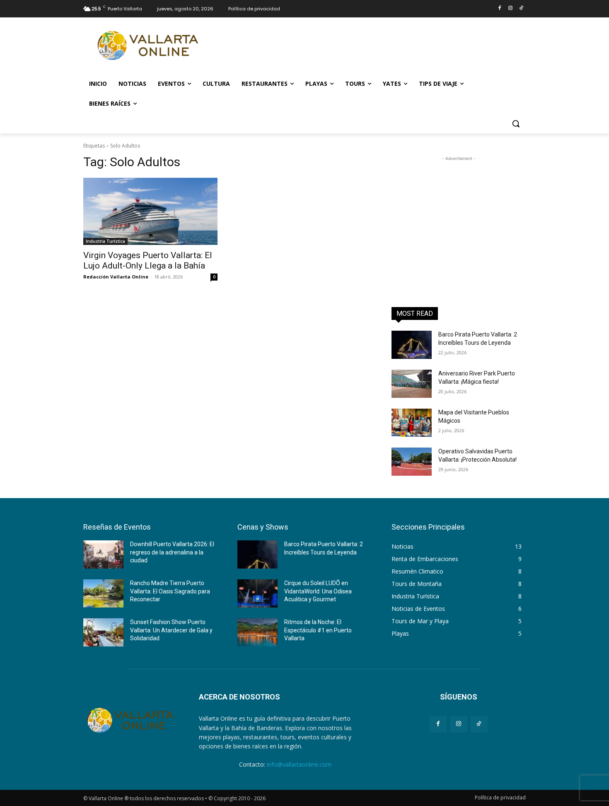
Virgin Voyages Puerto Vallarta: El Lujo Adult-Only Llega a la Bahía (147, 260)
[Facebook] (500, 8)
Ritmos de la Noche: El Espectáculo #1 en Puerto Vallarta (318, 630)
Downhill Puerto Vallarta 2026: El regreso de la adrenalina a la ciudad (172, 552)
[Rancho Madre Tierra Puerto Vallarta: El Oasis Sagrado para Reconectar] (103, 593)
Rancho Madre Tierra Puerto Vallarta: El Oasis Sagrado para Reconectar (170, 591)
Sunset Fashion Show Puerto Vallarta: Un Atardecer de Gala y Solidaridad (171, 630)
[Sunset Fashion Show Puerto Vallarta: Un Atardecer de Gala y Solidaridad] (103, 632)
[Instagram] (510, 8)
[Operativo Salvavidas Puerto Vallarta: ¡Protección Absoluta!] (412, 462)
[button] (516, 123)
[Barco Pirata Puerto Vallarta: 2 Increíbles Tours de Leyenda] (412, 345)
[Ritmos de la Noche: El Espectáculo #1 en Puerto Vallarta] (257, 632)
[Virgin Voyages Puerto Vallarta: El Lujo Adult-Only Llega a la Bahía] (150, 211)
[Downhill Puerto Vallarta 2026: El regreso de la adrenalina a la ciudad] (103, 554)
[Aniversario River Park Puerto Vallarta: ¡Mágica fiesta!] (412, 384)
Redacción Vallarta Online (115, 277)
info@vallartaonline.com (299, 764)
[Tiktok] (521, 8)
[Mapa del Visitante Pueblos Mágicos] (412, 423)
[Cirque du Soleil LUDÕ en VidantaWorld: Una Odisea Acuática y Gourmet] (257, 593)
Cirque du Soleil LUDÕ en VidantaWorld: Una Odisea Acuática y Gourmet (318, 591)
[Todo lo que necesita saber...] (149, 45)
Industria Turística (105, 241)
